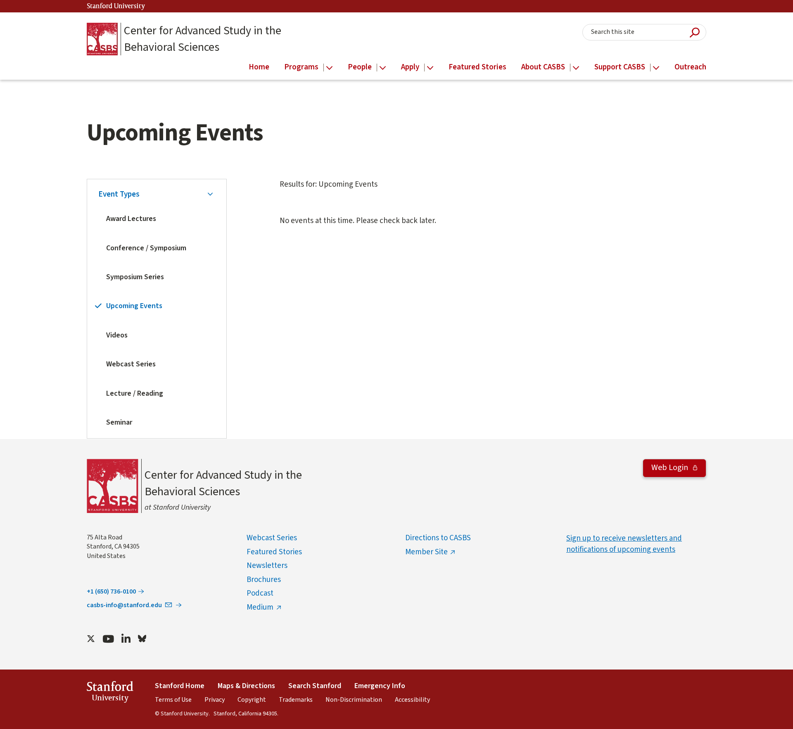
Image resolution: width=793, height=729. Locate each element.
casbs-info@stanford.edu (124, 605)
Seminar (119, 422)
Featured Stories (274, 552)
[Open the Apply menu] (430, 68)
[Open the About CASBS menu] (576, 68)
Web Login (670, 467)
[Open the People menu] (383, 68)
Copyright (251, 699)
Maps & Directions (246, 686)
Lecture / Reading (134, 393)
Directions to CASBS (438, 538)
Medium (260, 607)
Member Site (426, 552)
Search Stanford (314, 686)
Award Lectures (131, 219)
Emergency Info (379, 686)
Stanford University (116, 6)
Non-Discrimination (353, 699)
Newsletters (267, 565)
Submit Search (695, 32)
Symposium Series (135, 277)
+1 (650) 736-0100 (111, 591)
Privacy (214, 699)
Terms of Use (173, 699)
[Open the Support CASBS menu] (656, 68)
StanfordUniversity (110, 693)
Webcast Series (131, 364)
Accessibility (412, 699)
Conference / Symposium (146, 248)
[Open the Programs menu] (329, 68)
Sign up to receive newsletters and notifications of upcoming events (624, 544)
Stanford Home (179, 686)
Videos (117, 335)
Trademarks (296, 699)
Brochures (264, 579)
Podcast (260, 593)
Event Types (119, 194)
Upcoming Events (134, 306)
